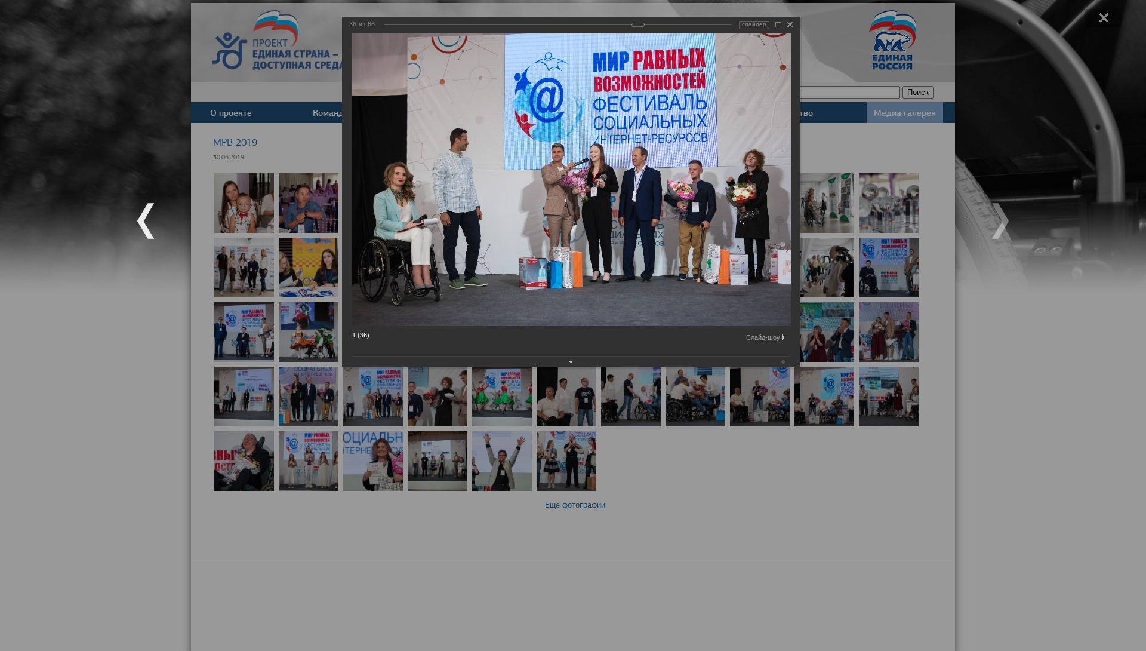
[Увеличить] (778, 24)
